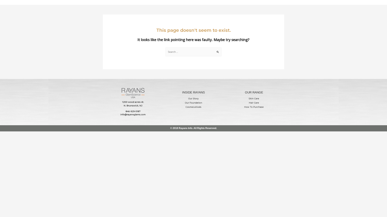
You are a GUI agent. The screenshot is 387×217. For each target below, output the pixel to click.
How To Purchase (254, 107)
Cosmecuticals (193, 107)
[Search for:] (193, 51)
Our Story (193, 98)
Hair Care (254, 102)
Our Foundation (193, 102)
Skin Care (254, 98)
